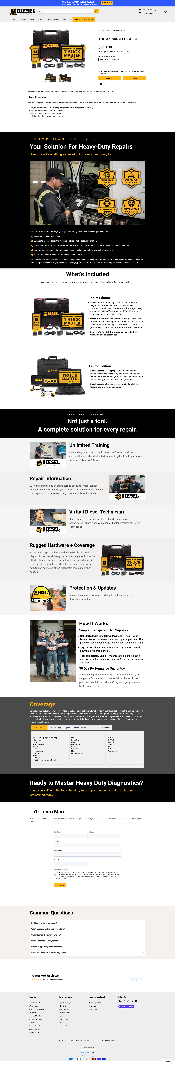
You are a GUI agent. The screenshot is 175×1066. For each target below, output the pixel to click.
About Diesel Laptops (35, 1003)
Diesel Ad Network (34, 1026)
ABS (92, 727)
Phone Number (58, 860)
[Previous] (30, 48)
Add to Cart (110, 78)
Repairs (61, 1016)
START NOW (103, 3)
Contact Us (32, 1022)
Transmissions (104, 727)
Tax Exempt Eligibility (65, 1026)
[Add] (111, 65)
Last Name (91, 832)
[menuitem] (158, 11)
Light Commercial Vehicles (75, 727)
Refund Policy (63, 1040)
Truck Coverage (39, 727)
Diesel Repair (93, 1006)
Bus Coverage (55, 727)
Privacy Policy (113, 876)
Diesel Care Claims (64, 1009)
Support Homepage (65, 1003)
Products (107, 30)
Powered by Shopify (87, 1056)
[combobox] (66, 11)
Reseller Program (34, 1029)
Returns (61, 1022)
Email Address (58, 850)
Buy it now (135, 78)
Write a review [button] (137, 980)
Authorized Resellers (35, 1016)
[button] (101, 84)
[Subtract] (100, 65)
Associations (33, 1012)
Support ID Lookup (64, 1012)
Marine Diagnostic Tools (96, 1003)
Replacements (63, 1019)
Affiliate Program (34, 1006)
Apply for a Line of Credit (36, 1009)
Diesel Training (93, 1009)
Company (57, 841)
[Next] (84, 48)
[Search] (96, 11)
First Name (57, 832)
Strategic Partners (34, 1032)
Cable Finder (62, 1006)
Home (100, 30)
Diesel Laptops (103, 52)
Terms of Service (61, 878)
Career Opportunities (35, 1019)
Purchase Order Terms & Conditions (105, 1040)
